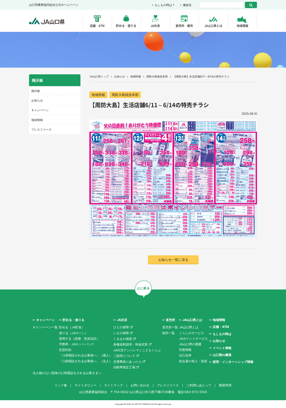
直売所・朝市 (184, 25)
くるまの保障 (122, 339)
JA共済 (155, 25)
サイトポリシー (86, 385)
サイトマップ (113, 385)
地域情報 (242, 25)
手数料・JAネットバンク (76, 344)
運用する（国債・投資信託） (79, 338)
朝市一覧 (168, 333)
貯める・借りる (126, 25)
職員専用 (225, 385)
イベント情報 (222, 348)
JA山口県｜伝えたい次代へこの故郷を (47, 20)
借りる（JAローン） (73, 333)
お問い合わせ (139, 385)
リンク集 (61, 385)
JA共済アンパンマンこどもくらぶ (137, 350)
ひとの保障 (121, 327)
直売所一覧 (170, 327)
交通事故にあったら (127, 361)
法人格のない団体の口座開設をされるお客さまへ (67, 373)
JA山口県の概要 (190, 344)
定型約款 (65, 350)
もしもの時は (222, 334)
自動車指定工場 (124, 367)
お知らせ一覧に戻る (173, 259)
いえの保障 (121, 333)
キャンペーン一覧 (45, 327)
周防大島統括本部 (157, 76)
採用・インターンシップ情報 (233, 362)
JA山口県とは (213, 25)
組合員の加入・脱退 (193, 361)
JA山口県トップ (99, 76)
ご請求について (124, 356)
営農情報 (185, 350)
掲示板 (35, 91)
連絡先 (187, 5)
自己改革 (185, 355)
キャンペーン (40, 110)
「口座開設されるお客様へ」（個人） (85, 355)
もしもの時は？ (165, 5)
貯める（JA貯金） (72, 327)
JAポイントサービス (193, 338)
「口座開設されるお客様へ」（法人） (85, 361)
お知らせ (119, 76)
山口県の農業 (222, 355)
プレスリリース (41, 129)
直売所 (170, 320)
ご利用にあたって (198, 385)
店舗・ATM (97, 25)
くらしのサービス (191, 333)
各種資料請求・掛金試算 (130, 344)
